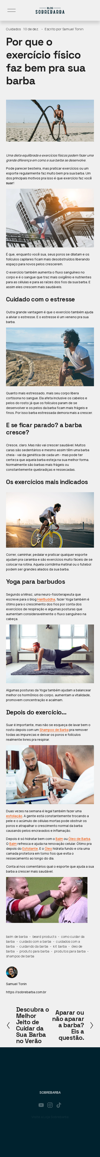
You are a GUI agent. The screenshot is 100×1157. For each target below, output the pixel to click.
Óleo (48, 848)
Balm (59, 838)
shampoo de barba (20, 956)
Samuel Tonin (73, 29)
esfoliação (14, 816)
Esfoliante (30, 848)
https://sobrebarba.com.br (26, 992)
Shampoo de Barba (54, 729)
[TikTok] (59, 1105)
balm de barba (17, 936)
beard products (45, 936)
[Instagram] (50, 1105)
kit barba (60, 946)
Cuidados (13, 29)
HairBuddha (46, 599)
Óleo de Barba (79, 838)
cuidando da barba (34, 946)
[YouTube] (41, 1105)
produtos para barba (70, 951)
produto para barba (34, 951)
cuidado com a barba (35, 941)
